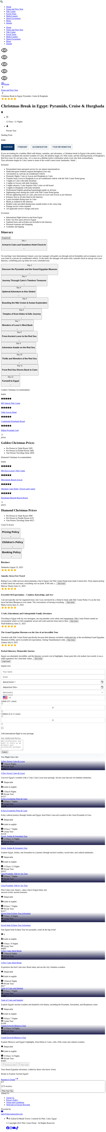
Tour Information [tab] (61, 147)
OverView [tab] (7, 147)
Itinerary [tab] (22, 147)
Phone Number (8, 695)
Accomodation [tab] (39, 147)
